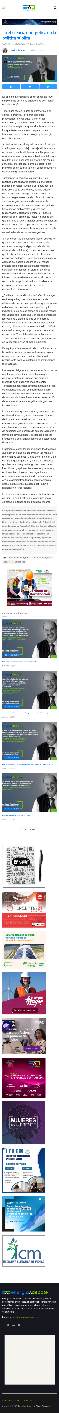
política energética (43, 558)
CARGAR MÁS (29, 830)
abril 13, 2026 (9, 820)
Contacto (28, 1400)
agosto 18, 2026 (10, 666)
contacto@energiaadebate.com (23, 1317)
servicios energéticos (14, 562)
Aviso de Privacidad (11, 1400)
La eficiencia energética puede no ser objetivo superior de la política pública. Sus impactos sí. (27, 713)
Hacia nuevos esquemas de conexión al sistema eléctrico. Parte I (19, 661)
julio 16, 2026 (9, 717)
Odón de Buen (12, 655)
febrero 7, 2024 (37, 50)
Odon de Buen (19, 50)
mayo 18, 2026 (9, 768)
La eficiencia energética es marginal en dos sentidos (16, 815)
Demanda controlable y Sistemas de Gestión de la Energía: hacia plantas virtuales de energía (27, 764)
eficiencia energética (19, 558)
